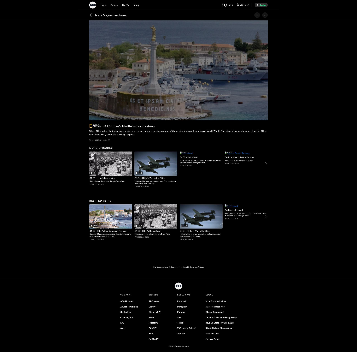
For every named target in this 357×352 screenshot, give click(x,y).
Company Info (127, 317)
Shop (122, 328)
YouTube (181, 333)
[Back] (91, 15)
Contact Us (125, 312)
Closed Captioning (215, 312)
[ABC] (92, 5)
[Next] (266, 163)
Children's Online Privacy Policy (221, 317)
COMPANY (126, 294)
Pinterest (181, 312)
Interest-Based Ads (215, 306)
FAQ (122, 322)
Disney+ (153, 306)
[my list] (257, 15)
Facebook (181, 301)
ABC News (154, 301)
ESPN (151, 317)
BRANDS (153, 294)
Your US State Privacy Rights (220, 322)
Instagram (182, 306)
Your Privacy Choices (216, 301)
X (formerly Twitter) (186, 328)
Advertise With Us (129, 306)
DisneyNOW (155, 312)
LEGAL (209, 294)
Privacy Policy (212, 339)
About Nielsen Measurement (219, 328)
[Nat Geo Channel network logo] (95, 125)
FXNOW (152, 328)
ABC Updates (126, 301)
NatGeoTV (154, 339)
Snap (179, 317)
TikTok (180, 322)
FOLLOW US (183, 294)
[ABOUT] (265, 15)
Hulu (151, 333)
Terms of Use (212, 333)
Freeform (153, 322)
